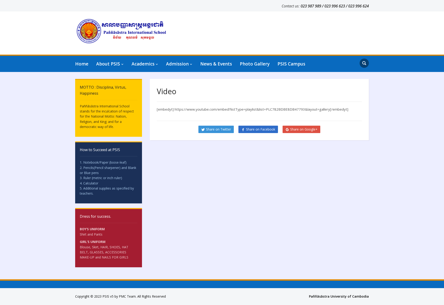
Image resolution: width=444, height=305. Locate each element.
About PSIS (108, 64)
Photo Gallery (255, 64)
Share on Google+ (304, 129)
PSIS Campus (291, 64)
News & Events (216, 64)
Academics (143, 64)
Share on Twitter (218, 129)
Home (81, 64)
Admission (177, 64)
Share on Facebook (260, 129)
